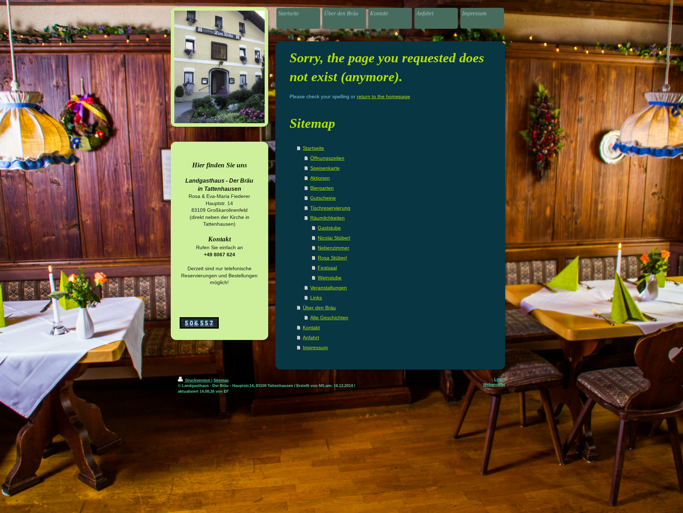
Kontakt (311, 327)
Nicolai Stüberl (334, 238)
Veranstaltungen (328, 287)
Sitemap (221, 380)
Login (499, 379)
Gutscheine (323, 198)
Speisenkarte (325, 168)
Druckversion (197, 380)
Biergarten (322, 188)
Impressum (315, 347)
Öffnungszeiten (327, 158)
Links (316, 297)
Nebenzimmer (333, 248)
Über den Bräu (319, 307)
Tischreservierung (330, 208)
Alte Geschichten (329, 317)
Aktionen (320, 178)
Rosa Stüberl (332, 258)
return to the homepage (383, 96)
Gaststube (329, 228)
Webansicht (494, 384)
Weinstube (330, 278)
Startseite (313, 148)
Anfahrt (311, 337)
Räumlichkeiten (327, 218)
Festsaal (327, 268)
